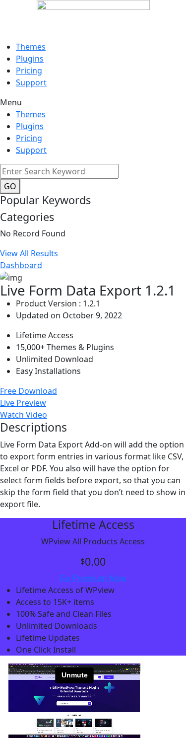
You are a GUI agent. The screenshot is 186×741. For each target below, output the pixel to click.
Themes (31, 46)
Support (31, 82)
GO (10, 186)
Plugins (30, 58)
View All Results (29, 253)
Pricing (29, 70)
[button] (93, 102)
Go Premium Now (93, 578)
